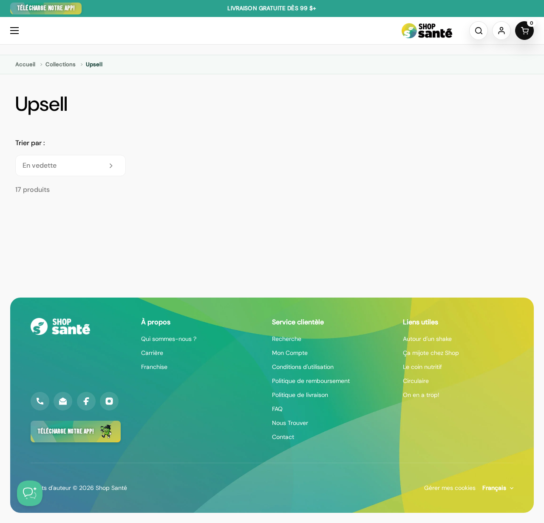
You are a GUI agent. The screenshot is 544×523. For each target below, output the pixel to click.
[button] (478, 30)
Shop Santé (111, 488)
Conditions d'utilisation (303, 367)
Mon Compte (290, 353)
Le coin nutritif (422, 367)
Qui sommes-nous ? (168, 339)
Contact (283, 437)
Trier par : (30, 142)
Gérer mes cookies (450, 488)
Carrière (152, 353)
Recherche (286, 339)
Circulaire (416, 381)
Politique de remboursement (311, 381)
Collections (60, 64)
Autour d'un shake (427, 339)
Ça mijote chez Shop (431, 353)
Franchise (154, 367)
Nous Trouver (290, 423)
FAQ (277, 409)
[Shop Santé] (427, 30)
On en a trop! (421, 395)
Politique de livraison (300, 395)
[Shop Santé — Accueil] (60, 326)
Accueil (25, 64)
